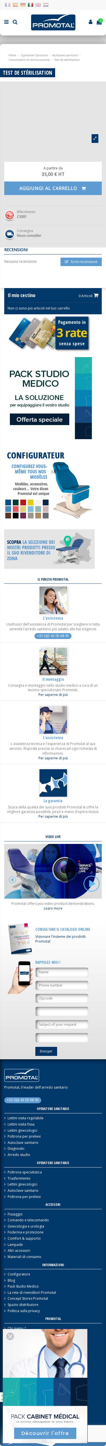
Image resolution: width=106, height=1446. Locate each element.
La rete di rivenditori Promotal (32, 1292)
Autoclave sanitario (23, 1142)
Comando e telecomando (28, 1220)
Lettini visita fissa (21, 1124)
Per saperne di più (53, 694)
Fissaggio (15, 1214)
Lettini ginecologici (22, 1130)
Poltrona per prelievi (24, 1136)
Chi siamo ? (17, 1328)
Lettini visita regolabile (26, 1118)
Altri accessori (19, 1250)
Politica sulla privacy (24, 1311)
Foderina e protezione (26, 1232)
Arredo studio (19, 1155)
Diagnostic (16, 1148)
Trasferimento (19, 1178)
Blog (11, 1280)
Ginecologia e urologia (26, 1226)
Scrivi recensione (84, 261)
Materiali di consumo (24, 1257)
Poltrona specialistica (25, 1172)
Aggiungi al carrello (49, 188)
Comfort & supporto (24, 1238)
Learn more (53, 908)
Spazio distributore (23, 1305)
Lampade (15, 1244)
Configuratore (19, 1274)
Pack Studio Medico (23, 1286)
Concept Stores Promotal (28, 1298)
